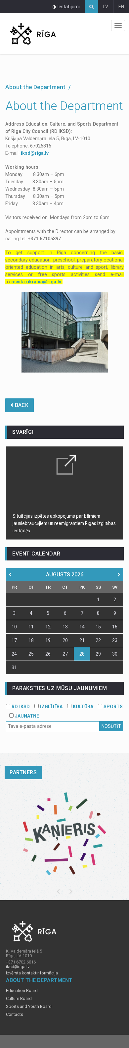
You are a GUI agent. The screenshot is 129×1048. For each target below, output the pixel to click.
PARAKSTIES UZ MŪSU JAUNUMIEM (59, 688)
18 (31, 640)
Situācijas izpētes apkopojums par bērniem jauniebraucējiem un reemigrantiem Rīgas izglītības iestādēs (64, 523)
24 (14, 654)
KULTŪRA (82, 706)
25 (31, 654)
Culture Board (19, 998)
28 (82, 654)
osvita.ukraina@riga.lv (36, 281)
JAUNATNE (26, 716)
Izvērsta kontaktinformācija (32, 973)
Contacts (14, 1014)
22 (98, 640)
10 (14, 626)
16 (114, 626)
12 (48, 626)
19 (48, 640)
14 (82, 626)
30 (114, 654)
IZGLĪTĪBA (51, 706)
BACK (21, 405)
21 (82, 640)
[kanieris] (64, 833)
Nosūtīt (111, 726)
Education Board (22, 990)
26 (48, 654)
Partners (23, 772)
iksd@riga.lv (35, 153)
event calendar (36, 554)
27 (65, 654)
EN (121, 6)
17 (14, 640)
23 (114, 640)
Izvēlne (118, 25)
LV (105, 6)
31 (14, 667)
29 (98, 654)
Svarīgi (23, 432)
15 (98, 626)
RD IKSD (20, 706)
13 (65, 626)
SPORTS (112, 706)
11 (31, 626)
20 (65, 640)
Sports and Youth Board (29, 1006)
